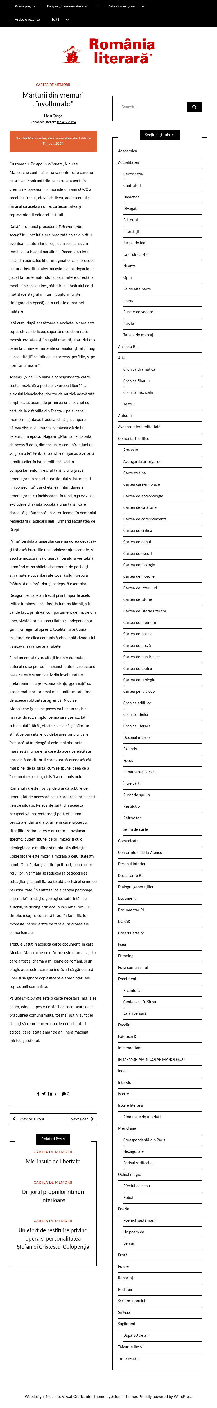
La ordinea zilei (136, 255)
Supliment (126, 1324)
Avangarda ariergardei (142, 462)
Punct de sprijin (136, 795)
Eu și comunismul (133, 968)
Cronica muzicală (138, 393)
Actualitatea (128, 163)
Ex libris (130, 749)
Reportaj (125, 1278)
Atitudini (125, 416)
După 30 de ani (136, 1336)
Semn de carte (135, 830)
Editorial (130, 220)
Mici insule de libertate (53, 1162)
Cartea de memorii (53, 85)
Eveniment (127, 979)
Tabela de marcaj (138, 335)
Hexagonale (133, 1152)
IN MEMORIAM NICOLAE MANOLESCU (151, 1060)
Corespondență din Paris (144, 1140)
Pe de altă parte (137, 289)
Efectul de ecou (136, 1186)
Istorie (123, 1094)
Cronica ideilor (136, 715)
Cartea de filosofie (139, 577)
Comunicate (128, 841)
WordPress (183, 1397)
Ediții (55, 20)
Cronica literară (137, 726)
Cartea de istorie (137, 600)
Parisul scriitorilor (138, 1163)
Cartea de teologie (139, 680)
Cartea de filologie (139, 565)
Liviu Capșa (53, 116)
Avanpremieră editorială (139, 427)
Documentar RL (131, 910)
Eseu (122, 945)
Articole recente (27, 20)
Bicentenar (132, 991)
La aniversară (135, 1014)
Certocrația (133, 174)
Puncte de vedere (138, 312)
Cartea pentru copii (140, 692)
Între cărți (132, 784)
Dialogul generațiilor (136, 887)
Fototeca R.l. (128, 1037)
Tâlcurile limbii (131, 1347)
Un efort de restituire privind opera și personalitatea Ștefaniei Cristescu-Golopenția (53, 1239)
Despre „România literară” (67, 6)
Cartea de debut (137, 542)
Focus (128, 761)
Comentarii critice (133, 439)
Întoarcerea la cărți (140, 772)
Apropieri (131, 450)
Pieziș (128, 301)
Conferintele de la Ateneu (140, 853)
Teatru (128, 404)
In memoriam (130, 1048)
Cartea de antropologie (143, 496)
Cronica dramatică (139, 370)
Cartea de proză (137, 646)
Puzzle (128, 324)
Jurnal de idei (134, 243)
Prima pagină (25, 6)
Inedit (123, 1071)
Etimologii (126, 956)
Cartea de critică (137, 531)
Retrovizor (132, 818)
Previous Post (31, 1119)
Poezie (123, 1209)
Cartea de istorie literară (144, 611)
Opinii (128, 278)
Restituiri (126, 1290)
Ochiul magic (129, 1175)
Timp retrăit (128, 1359)
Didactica (131, 197)
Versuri (129, 1244)
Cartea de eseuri (137, 554)
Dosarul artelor (131, 933)
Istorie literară (130, 1106)
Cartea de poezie (137, 634)
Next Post (79, 1119)
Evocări (124, 1025)
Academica (127, 151)
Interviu (124, 1083)
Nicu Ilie (53, 1397)
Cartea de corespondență (145, 519)
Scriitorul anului (131, 1301)
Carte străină (134, 473)
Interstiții (131, 232)
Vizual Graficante (76, 1397)
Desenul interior (137, 738)
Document (127, 899)
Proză (123, 1255)
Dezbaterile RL (130, 876)
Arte (121, 358)
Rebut (128, 1198)
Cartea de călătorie (140, 508)
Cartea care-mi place (141, 485)
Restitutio (131, 807)
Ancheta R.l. (128, 347)
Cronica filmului (137, 381)
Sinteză (124, 1312)
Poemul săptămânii (139, 1221)
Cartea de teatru (137, 669)
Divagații (131, 209)
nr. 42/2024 (66, 122)
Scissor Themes (124, 1397)
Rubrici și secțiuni (121, 6)
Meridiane (127, 1129)
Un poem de (133, 1232)
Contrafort (132, 186)
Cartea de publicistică (142, 657)
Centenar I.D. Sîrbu (139, 1002)
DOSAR (124, 922)
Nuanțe (129, 266)
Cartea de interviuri (140, 588)
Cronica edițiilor (137, 703)
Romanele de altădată (142, 1117)
